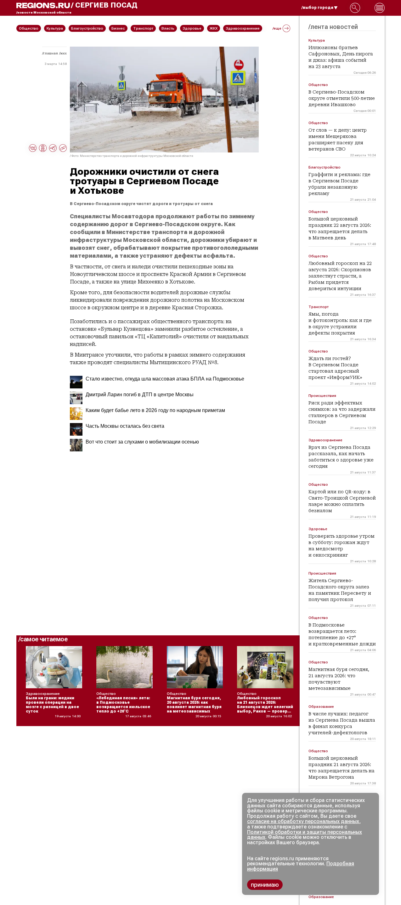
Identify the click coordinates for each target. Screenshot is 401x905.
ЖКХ (63, 53)
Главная (50, 53)
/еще (277, 28)
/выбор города (317, 7)
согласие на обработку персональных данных (303, 821)
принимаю (265, 884)
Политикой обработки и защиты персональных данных (304, 834)
